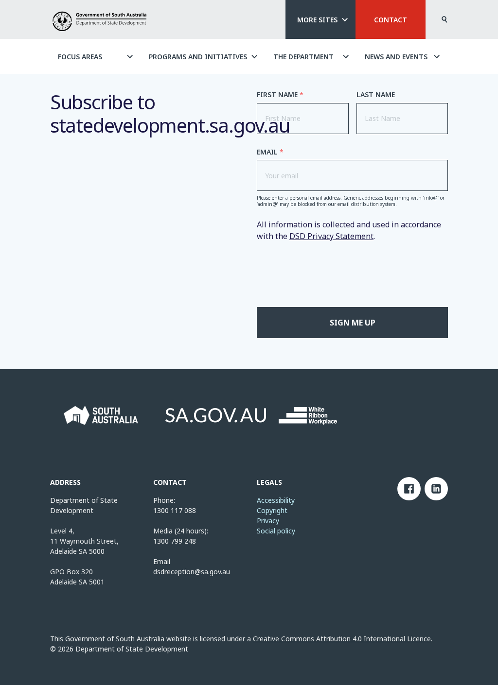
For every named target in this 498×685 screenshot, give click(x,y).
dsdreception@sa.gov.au (191, 571)
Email (270, 152)
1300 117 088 (174, 510)
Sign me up (352, 322)
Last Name (375, 94)
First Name (280, 94)
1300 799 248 (174, 541)
